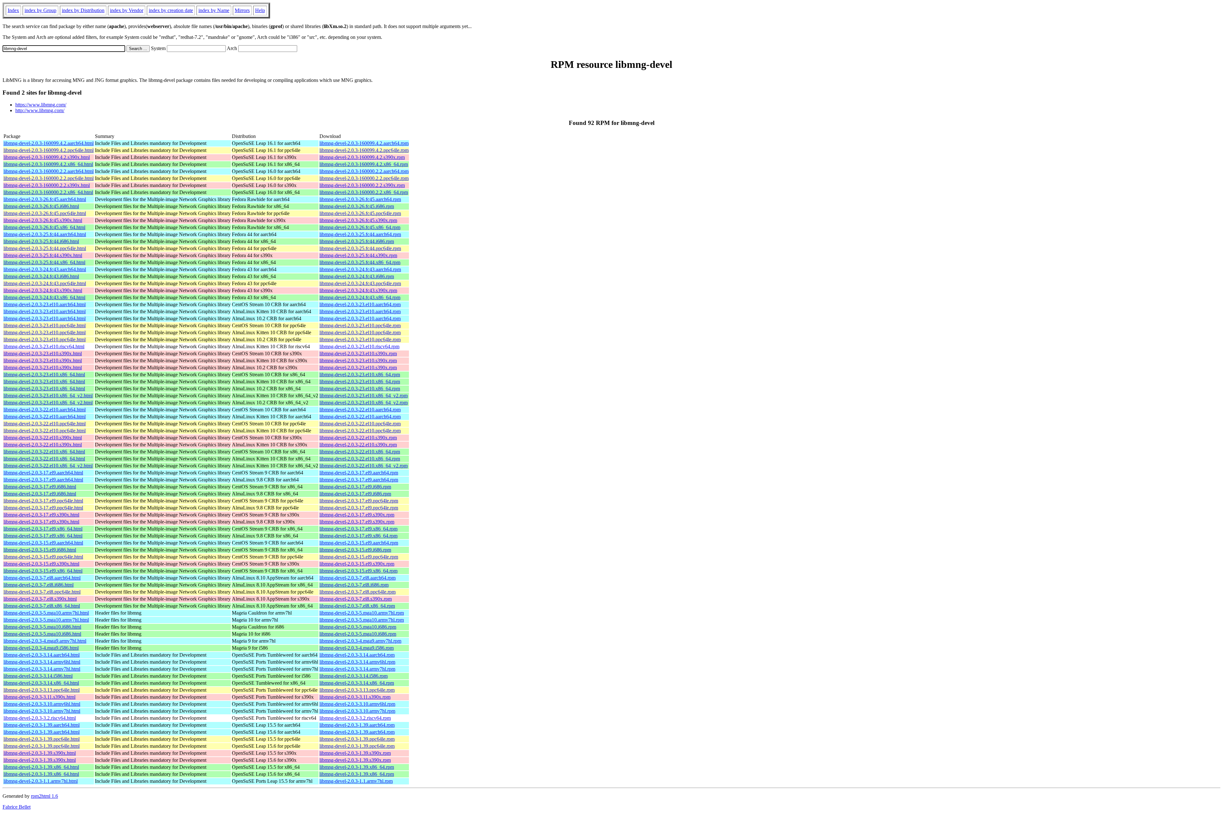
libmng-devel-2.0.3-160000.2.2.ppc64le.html (49, 178)
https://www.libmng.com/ (40, 104)
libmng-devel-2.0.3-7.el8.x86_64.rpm (357, 606)
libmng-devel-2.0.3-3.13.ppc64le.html (42, 690)
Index (13, 10)
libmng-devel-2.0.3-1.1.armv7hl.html (41, 781)
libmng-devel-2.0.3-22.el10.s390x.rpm (358, 437)
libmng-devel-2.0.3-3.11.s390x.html (39, 697)
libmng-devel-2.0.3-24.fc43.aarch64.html (45, 269)
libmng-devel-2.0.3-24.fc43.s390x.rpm (358, 290)
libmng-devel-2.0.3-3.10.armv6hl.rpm (357, 704)
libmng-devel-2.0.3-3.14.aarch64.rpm (357, 655)
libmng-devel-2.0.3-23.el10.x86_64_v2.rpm (363, 395)
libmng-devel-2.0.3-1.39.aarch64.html (42, 725)
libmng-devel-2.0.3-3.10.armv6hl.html (42, 704)
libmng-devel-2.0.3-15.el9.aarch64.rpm (358, 542)
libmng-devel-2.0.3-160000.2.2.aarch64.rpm (364, 171)
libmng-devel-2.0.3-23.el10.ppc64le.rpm (360, 325)
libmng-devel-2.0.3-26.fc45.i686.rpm (356, 206)
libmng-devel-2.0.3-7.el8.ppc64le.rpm (357, 592)
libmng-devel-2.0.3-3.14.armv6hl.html (42, 662)
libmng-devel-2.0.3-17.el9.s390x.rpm (356, 514)
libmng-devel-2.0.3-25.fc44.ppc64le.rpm (360, 248)
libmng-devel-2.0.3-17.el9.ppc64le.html (43, 500)
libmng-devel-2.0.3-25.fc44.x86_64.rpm (359, 262)
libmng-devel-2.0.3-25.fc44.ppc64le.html (45, 248)
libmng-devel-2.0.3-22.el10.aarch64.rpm (360, 409)
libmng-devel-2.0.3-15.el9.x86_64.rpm (358, 570)
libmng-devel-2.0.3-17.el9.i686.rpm (355, 486)
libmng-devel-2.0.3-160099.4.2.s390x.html (47, 157)
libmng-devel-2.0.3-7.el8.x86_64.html (42, 606)
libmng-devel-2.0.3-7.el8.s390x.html (40, 599)
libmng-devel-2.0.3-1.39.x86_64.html (41, 767)
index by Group (40, 10)
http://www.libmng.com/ (39, 110)
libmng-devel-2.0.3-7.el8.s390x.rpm (355, 599)
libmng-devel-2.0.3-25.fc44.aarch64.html (45, 234)
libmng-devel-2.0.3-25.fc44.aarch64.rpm (360, 234)
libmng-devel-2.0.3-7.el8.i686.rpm (354, 585)
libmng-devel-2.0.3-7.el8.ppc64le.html (42, 592)
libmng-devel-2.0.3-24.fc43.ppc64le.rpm (360, 283)
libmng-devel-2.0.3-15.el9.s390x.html (41, 563)
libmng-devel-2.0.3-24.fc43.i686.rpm (356, 276)
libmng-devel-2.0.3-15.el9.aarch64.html (43, 542)
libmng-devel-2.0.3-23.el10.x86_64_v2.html (48, 395)
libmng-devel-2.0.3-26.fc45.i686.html (41, 206)
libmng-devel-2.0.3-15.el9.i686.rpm (355, 549)
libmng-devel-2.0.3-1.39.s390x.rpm (355, 753)
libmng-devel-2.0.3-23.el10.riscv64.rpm (359, 346)
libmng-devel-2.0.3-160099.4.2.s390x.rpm (362, 157)
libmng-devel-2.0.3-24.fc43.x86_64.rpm (359, 297)
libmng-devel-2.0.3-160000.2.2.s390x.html (47, 185)
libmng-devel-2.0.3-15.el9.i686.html (40, 549)
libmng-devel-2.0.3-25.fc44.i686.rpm (356, 241)
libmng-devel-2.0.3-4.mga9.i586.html (41, 648)
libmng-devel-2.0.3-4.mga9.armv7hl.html (45, 641)
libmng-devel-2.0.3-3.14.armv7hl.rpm (357, 669)
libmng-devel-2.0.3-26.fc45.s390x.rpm (358, 220)
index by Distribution (83, 10)
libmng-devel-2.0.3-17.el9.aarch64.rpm (358, 472)
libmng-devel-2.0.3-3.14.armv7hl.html (42, 669)
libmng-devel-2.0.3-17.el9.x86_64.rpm (358, 528)
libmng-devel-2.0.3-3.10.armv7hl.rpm (357, 711)
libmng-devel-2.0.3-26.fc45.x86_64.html (44, 227)
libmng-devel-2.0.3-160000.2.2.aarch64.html (49, 171)
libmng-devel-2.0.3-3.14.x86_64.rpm (356, 683)
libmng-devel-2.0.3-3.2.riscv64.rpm (355, 718)
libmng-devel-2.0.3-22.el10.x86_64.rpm (359, 451)
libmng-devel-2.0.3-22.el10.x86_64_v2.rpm (363, 465)
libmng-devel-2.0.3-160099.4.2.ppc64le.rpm (364, 150)
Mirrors (242, 10)
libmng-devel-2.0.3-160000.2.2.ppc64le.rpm (364, 178)
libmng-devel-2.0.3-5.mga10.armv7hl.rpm (361, 613)
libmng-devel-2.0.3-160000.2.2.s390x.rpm (362, 185)
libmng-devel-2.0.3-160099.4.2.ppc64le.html (49, 150)
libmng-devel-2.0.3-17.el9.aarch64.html (43, 472)
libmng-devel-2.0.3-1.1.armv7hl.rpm (356, 781)
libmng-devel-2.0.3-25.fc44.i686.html (41, 241)
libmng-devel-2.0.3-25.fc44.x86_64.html (44, 262)
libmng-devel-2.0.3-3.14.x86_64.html (41, 683)
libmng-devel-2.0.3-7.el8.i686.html (39, 585)
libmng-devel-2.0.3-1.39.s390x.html (40, 753)
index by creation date (171, 10)
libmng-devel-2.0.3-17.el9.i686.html (40, 486)
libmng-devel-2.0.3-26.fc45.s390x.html (43, 220)
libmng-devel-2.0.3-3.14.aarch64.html (42, 655)
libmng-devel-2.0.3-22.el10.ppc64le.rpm (360, 423)
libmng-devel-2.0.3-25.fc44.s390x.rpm (358, 255)
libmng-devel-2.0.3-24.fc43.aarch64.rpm (360, 269)
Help (260, 10)
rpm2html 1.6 (44, 796)
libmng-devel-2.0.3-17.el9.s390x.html (41, 514)
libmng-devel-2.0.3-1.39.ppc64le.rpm (357, 739)
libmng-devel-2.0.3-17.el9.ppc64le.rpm (358, 500)
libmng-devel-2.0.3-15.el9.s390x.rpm (356, 563)
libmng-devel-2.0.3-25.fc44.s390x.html (43, 255)
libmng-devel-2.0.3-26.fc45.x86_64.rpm (359, 227)
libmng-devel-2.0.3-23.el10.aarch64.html (45, 304)
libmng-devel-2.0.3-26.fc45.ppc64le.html (45, 213)
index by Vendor (126, 10)
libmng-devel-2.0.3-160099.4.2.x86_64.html (48, 164)
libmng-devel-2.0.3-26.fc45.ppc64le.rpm (360, 213)
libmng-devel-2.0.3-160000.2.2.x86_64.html (48, 192)
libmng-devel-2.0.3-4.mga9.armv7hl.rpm (360, 641)
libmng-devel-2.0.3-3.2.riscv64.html (40, 718)
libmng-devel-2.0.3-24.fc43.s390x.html (43, 290)
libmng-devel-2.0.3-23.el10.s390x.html (43, 353)
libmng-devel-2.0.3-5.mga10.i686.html (42, 627)
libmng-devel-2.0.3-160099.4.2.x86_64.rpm (363, 164)
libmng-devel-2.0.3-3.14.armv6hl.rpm (357, 662)
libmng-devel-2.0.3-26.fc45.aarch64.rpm (360, 199)
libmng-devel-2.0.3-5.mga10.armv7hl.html (46, 613)
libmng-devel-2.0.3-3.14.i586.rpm (353, 676)
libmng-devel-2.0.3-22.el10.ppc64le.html (45, 423)
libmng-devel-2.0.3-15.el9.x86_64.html (43, 570)
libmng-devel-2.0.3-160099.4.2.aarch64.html (49, 143)
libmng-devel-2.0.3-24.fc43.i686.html (41, 276)
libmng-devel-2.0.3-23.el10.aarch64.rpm (360, 304)
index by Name (213, 10)
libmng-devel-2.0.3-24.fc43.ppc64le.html (45, 283)
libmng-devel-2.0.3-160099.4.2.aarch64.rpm (364, 143)
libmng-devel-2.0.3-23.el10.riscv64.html (44, 346)
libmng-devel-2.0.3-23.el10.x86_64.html (44, 374)
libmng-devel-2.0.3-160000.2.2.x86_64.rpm (363, 192)
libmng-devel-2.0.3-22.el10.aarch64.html (45, 409)
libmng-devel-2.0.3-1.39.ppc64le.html (42, 739)
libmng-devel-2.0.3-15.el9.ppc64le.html (43, 556)
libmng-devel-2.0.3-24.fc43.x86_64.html (44, 297)
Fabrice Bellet (17, 807)
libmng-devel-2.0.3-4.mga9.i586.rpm (356, 648)
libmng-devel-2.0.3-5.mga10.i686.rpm (357, 627)
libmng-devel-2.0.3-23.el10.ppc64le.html (45, 325)
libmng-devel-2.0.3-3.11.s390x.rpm (354, 697)
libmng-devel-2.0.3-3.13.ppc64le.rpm (357, 690)
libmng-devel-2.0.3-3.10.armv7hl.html (42, 711)
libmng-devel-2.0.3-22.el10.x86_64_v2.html (48, 465)
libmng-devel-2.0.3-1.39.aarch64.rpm (357, 725)
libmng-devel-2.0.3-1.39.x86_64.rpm (356, 767)
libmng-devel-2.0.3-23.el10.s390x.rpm (358, 353)
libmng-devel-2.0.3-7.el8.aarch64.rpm (357, 578)
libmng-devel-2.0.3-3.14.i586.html (38, 676)
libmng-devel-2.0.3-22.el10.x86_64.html (44, 451)
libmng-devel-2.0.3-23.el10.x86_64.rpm (359, 374)
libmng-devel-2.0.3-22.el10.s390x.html (43, 437)
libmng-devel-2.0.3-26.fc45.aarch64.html (45, 199)
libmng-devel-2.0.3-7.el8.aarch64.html (42, 578)
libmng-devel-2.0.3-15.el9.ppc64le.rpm (358, 556)
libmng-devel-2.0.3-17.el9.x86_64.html (43, 528)
